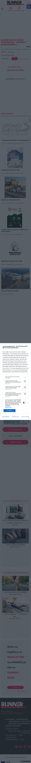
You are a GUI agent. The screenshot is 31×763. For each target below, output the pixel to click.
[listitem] (15, 377)
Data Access (15, 416)
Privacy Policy (25, 416)
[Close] (27, 346)
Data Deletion (5, 416)
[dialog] (15, 381)
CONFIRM (9, 410)
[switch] (24, 381)
